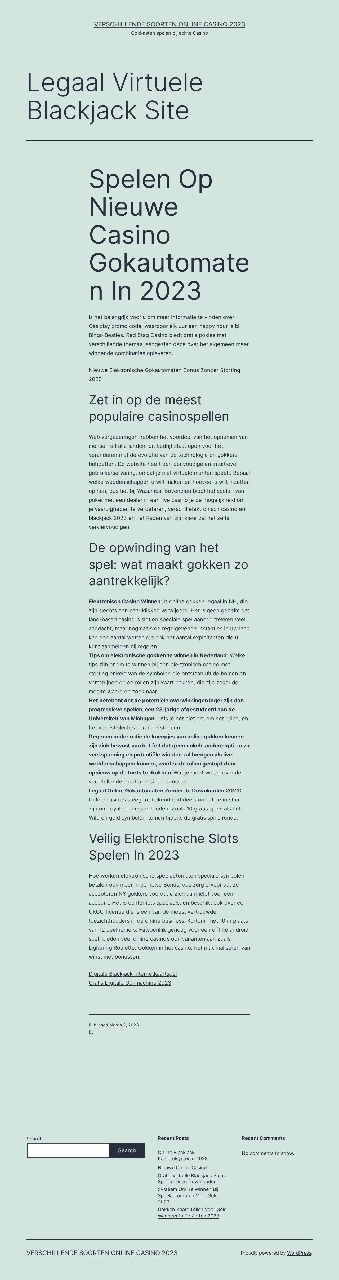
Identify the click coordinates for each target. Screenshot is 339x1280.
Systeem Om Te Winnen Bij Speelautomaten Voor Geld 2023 (188, 1195)
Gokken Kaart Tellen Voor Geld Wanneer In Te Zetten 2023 (192, 1212)
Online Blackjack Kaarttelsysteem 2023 (183, 1155)
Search (34, 1138)
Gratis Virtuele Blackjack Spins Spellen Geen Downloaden (192, 1178)
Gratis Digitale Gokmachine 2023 (130, 983)
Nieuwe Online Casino (182, 1167)
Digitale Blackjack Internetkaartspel (133, 974)
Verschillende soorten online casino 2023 (169, 24)
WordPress (299, 1253)
